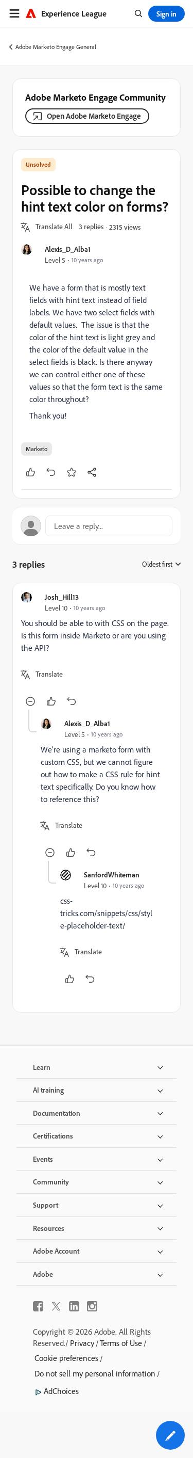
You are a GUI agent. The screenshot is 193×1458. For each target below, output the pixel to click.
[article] (96, 650)
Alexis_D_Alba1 (68, 249)
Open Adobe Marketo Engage (94, 116)
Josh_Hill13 (62, 596)
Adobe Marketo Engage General (55, 47)
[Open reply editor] (96, 525)
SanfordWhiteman (111, 874)
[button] (54, 227)
